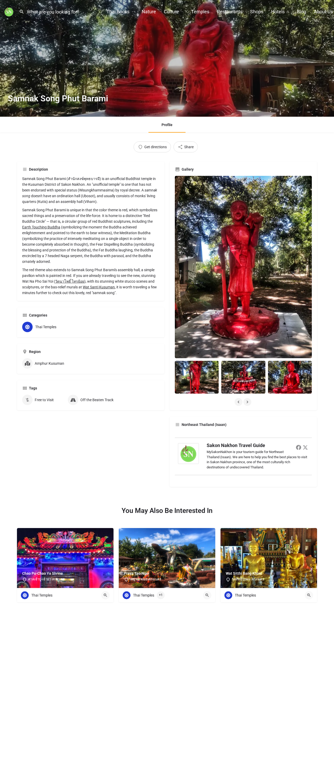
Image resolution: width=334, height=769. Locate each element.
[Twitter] (305, 447)
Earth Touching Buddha (41, 227)
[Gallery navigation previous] (239, 402)
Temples (200, 11)
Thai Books (117, 11)
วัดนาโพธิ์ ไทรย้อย (69, 281)
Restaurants (229, 11)
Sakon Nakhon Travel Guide (236, 445)
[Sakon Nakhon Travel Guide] (188, 453)
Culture (171, 11)
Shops (256, 11)
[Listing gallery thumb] (243, 267)
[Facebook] (298, 447)
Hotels (278, 11)
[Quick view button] (105, 595)
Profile (167, 125)
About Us (323, 11)
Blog (301, 11)
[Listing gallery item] (197, 377)
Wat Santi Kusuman (99, 287)
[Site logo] (9, 11)
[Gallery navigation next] (247, 402)
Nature (149, 11)
